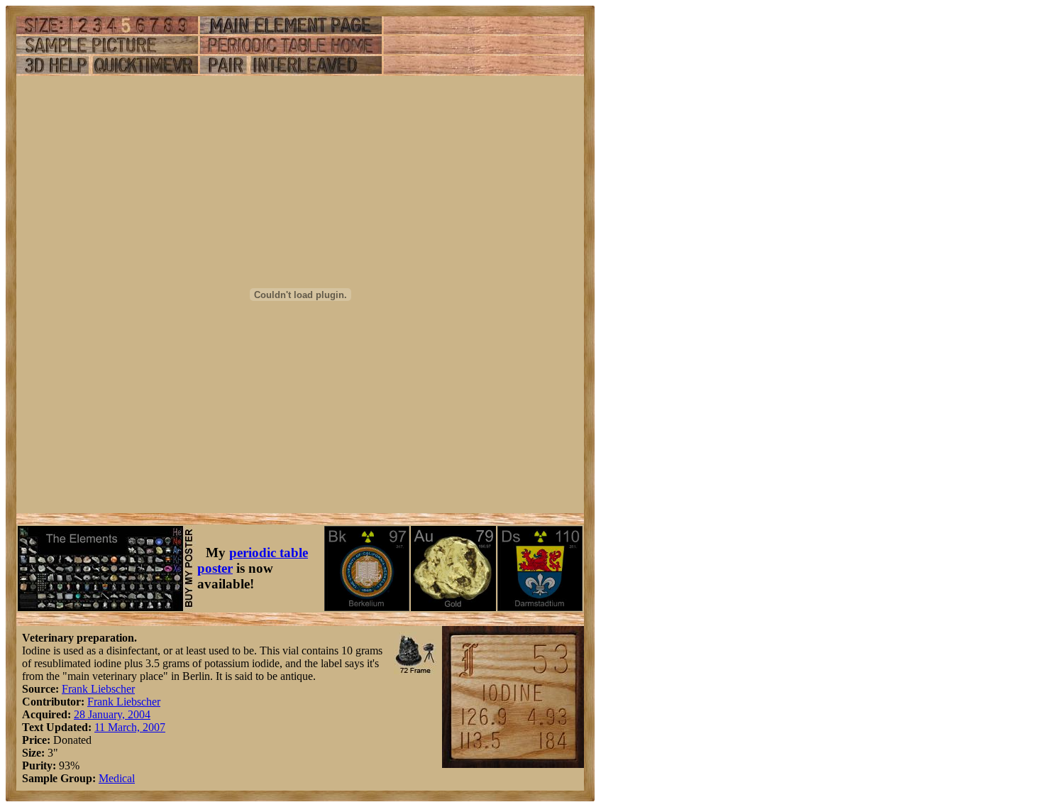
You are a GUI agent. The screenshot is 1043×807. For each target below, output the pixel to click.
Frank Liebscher (98, 689)
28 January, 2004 (112, 714)
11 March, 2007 (129, 727)
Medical (117, 778)
